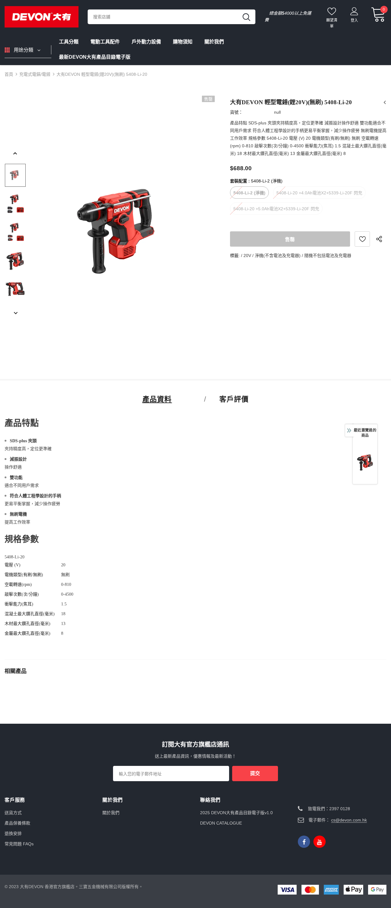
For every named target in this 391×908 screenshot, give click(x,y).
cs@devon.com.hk (349, 820)
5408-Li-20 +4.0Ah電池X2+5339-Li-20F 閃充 (319, 192)
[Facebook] (304, 842)
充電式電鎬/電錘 (34, 74)
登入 (354, 20)
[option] (124, 232)
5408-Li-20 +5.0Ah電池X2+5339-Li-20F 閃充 (276, 208)
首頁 (9, 74)
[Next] (15, 313)
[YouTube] (319, 842)
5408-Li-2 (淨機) (249, 192)
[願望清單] (362, 239)
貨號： (236, 112)
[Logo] (42, 16)
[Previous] (15, 153)
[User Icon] (354, 11)
